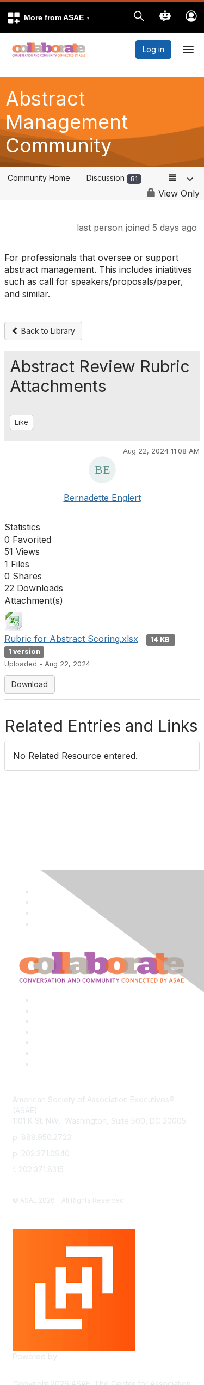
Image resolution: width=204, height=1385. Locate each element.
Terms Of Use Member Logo (85, 1053)
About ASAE (55, 999)
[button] (48, 17)
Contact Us (53, 1021)
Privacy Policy (59, 1010)
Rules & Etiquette (64, 1064)
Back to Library (47, 330)
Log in (153, 49)
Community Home (39, 177)
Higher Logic (82, 1356)
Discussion (112, 177)
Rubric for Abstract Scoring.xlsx (71, 638)
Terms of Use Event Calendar (87, 1042)
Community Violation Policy (82, 1032)
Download (29, 684)
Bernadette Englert (102, 497)
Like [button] (21, 422)
